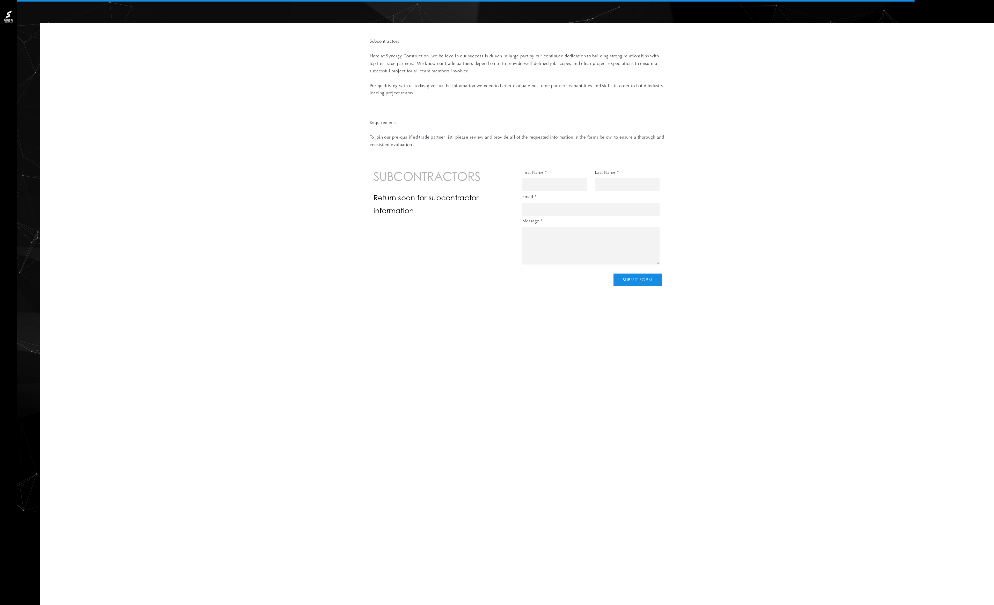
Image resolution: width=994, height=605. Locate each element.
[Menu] (8, 300)
